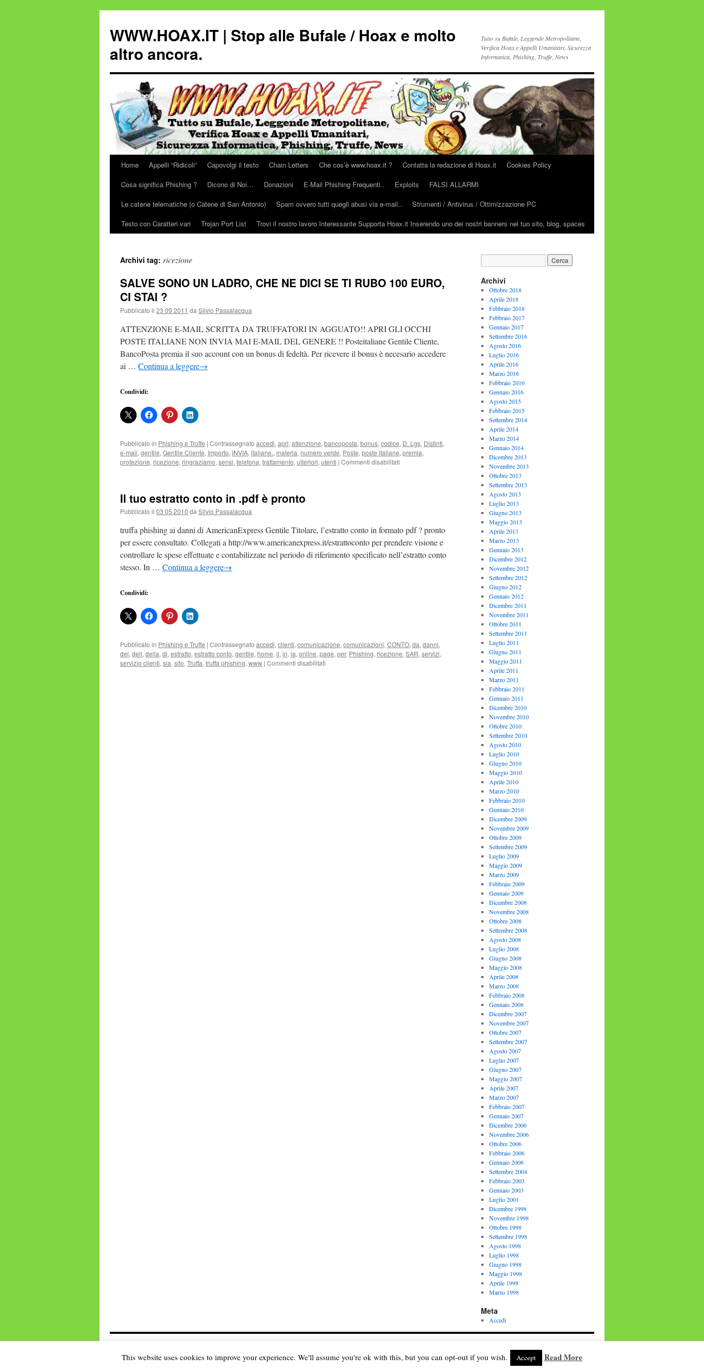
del (124, 653)
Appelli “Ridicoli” (173, 165)
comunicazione (318, 644)
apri (283, 443)
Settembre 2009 (508, 846)
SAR (412, 653)
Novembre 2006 (509, 1134)
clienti (286, 644)
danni (431, 644)
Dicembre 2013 (508, 457)
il (277, 653)
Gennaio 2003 (506, 1190)
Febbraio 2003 (507, 1181)
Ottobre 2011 (505, 624)
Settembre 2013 (508, 485)
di (164, 653)
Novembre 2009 (509, 828)
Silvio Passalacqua (225, 310)
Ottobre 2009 (505, 837)
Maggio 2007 (505, 1079)
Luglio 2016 (504, 355)
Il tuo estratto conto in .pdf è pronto (213, 498)
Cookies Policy (529, 165)
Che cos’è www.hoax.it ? (355, 165)
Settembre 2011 (508, 633)
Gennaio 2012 (506, 596)
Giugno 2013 (505, 512)
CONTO (398, 644)
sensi (226, 461)
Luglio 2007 (504, 1060)
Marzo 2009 (504, 874)
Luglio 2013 (504, 503)
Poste (351, 452)
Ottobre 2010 (505, 726)
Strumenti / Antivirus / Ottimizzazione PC (474, 204)
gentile (150, 452)
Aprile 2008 (503, 976)
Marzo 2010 (504, 791)
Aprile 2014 (503, 429)
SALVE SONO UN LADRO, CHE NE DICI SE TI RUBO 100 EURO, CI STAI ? (282, 289)
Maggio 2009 (505, 865)
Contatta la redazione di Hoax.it (449, 165)
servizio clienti (140, 662)
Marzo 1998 (504, 1292)
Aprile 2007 (503, 1088)
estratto (181, 653)
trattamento (278, 461)
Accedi (497, 1320)
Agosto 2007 (505, 1051)
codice (390, 443)
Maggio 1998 (505, 1273)
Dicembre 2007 (508, 1014)
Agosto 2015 (505, 401)
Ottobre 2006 (505, 1143)
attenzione (306, 443)
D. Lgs (412, 443)
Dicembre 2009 (508, 819)
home (265, 653)
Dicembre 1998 (508, 1208)
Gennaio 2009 (506, 893)
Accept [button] (526, 1357)
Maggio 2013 (505, 522)
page (327, 653)
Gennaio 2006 (506, 1162)
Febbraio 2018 (507, 308)
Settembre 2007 (508, 1041)
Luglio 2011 (504, 642)
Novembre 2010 (509, 717)
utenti (329, 461)
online (307, 653)
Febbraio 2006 (507, 1153)
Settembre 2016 (508, 336)
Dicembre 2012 (508, 559)
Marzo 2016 (504, 373)
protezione (135, 461)
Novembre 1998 (509, 1218)
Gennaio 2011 (506, 698)
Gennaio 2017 (506, 327)
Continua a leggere (173, 365)
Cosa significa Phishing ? (159, 184)
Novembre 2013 (509, 466)
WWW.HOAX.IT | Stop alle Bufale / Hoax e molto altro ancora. (283, 44)
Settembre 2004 (508, 1171)
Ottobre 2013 (505, 475)
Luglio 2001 (504, 1199)
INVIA (240, 452)
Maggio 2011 (505, 661)
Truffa (195, 662)
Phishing (361, 653)
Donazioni (278, 184)
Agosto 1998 (505, 1246)
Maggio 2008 (505, 967)
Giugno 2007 (505, 1069)
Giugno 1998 (505, 1264)
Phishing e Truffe (181, 443)
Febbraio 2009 (507, 884)
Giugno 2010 (505, 763)
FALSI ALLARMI (454, 184)
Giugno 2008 (505, 958)
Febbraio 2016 (507, 382)
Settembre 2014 (508, 420)
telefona (248, 461)
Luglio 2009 (504, 856)
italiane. (262, 452)
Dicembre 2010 (508, 707)
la (293, 653)
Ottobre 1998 (505, 1227)
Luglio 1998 (504, 1255)
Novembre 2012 (509, 568)
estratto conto (213, 653)
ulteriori (307, 461)
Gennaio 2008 (506, 1004)
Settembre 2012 (508, 577)
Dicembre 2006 (508, 1125)
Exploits (407, 184)
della (152, 653)
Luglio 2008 (504, 949)
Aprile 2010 (503, 782)
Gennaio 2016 (506, 392)
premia (412, 452)
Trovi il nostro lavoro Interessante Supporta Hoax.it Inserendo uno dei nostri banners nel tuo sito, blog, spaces (421, 223)
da (416, 644)
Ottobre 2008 (505, 921)
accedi (265, 443)
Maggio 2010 (505, 772)
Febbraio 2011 (507, 689)
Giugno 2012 (505, 587)
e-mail (129, 452)
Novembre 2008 (509, 911)
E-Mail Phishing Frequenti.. (344, 184)
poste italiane (380, 452)
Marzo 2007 (504, 1097)
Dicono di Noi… (230, 184)
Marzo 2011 (504, 679)
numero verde (320, 452)
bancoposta (340, 443)
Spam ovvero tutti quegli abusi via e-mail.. (339, 204)
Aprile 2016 (503, 364)
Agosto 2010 (505, 744)
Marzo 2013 (504, 540)
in (285, 653)
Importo (218, 452)
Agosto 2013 (505, 494)
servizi (431, 653)
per (341, 653)
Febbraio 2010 (507, 800)
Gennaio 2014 (506, 447)
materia (286, 452)
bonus (369, 443)
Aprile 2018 (503, 299)
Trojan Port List (223, 223)
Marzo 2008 (504, 986)
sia (167, 662)
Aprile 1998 (503, 1283)
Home (130, 165)
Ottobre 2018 (505, 290)
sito (179, 662)
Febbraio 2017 (507, 317)
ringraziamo (198, 461)
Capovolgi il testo (233, 165)
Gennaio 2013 (506, 550)
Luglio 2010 (504, 754)
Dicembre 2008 (508, 902)
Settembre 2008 (508, 930)
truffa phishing (225, 662)
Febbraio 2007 (507, 1106)
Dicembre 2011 (508, 605)
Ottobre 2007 (505, 1032)
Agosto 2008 (505, 939)
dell (137, 653)
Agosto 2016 (505, 345)
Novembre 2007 (509, 1023)
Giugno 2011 (505, 652)
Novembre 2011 (509, 614)
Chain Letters (289, 165)
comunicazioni (363, 644)
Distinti (433, 443)
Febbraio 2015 (507, 410)
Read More (563, 1357)
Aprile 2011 (503, 670)
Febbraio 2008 (507, 995)
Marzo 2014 (504, 438)
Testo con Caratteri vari (156, 223)
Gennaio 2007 (506, 1116)
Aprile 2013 (503, 531)
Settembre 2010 (508, 735)
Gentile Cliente (184, 452)
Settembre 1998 (508, 1236)
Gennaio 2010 (506, 809)
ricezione (166, 461)
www (255, 662)
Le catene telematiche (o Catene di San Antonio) (193, 204)
